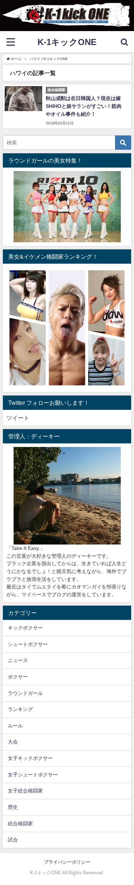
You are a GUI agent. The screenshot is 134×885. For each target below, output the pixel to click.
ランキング (20, 709)
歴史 (13, 807)
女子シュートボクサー (33, 774)
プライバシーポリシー (67, 862)
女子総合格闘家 (25, 790)
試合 (13, 839)
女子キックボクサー (30, 758)
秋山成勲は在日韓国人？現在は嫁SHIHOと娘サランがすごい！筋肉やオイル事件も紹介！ (83, 106)
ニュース (18, 660)
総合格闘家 (20, 823)
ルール (15, 725)
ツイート (17, 418)
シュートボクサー (28, 644)
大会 (13, 741)
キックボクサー (25, 627)
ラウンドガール (25, 693)
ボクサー (18, 676)
